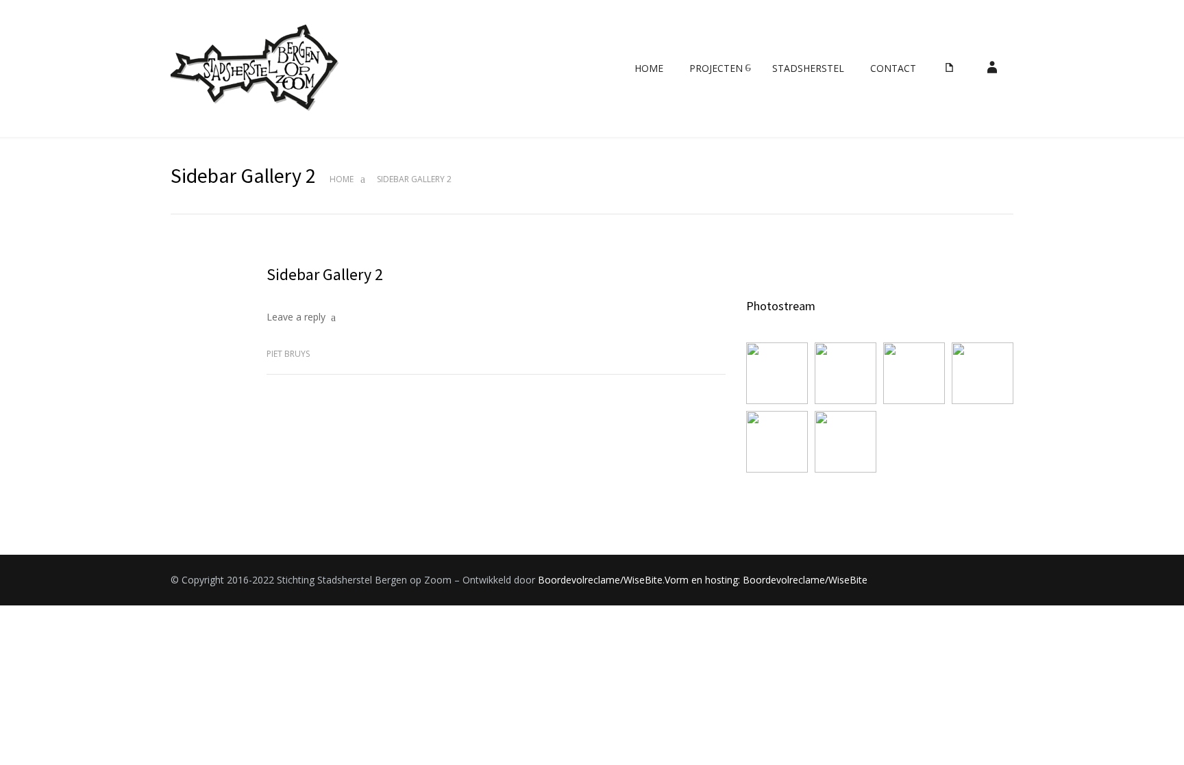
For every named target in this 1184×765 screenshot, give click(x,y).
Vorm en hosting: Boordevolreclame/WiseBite (766, 579)
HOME (648, 68)
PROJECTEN (716, 68)
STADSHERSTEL (808, 68)
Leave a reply (296, 316)
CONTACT (893, 68)
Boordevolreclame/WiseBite (600, 579)
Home (342, 179)
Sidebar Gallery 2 (325, 274)
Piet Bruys (288, 354)
